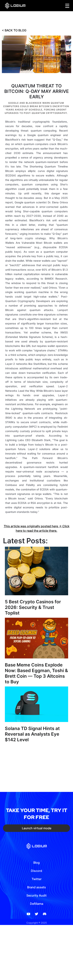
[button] (67, 5)
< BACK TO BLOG (14, 30)
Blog (36, 862)
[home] (14, 6)
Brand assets (36, 887)
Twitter (37, 879)
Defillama (36, 904)
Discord (36, 871)
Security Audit (36, 895)
